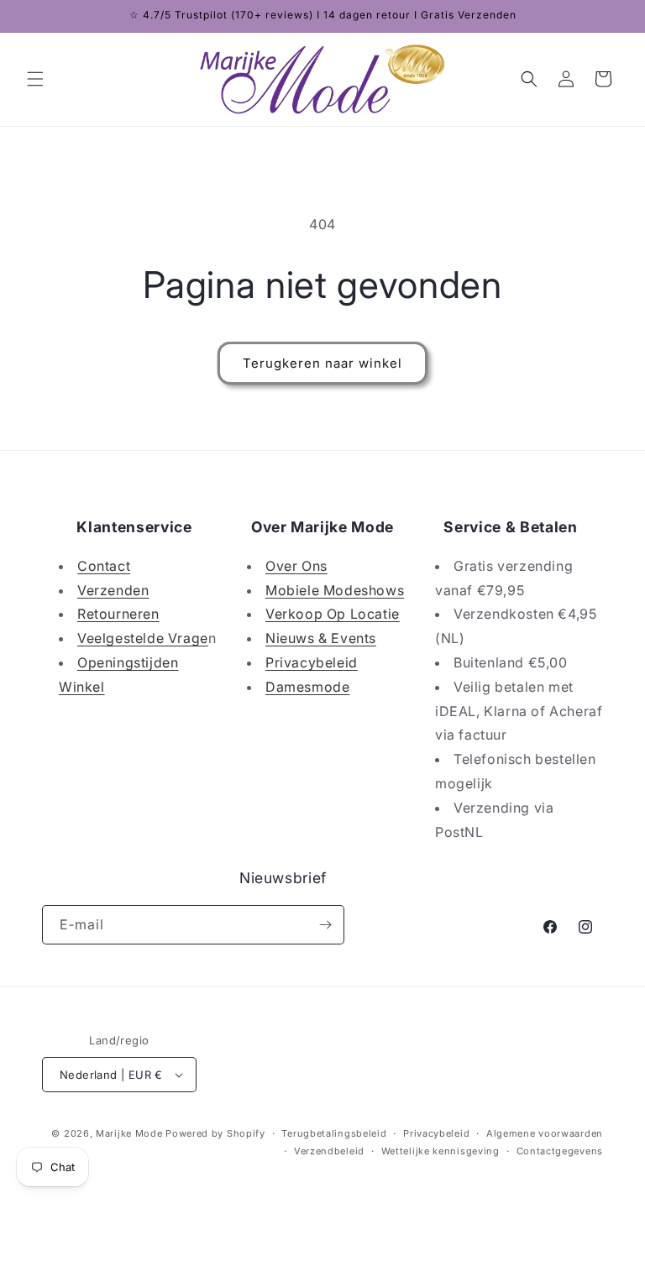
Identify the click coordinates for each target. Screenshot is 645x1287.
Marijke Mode (129, 1133)
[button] (35, 78)
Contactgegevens (560, 1151)
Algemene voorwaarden (544, 1133)
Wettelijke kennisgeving (440, 1151)
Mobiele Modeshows (334, 590)
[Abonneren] (325, 924)
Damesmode (307, 686)
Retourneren (118, 613)
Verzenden (113, 590)
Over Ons (296, 565)
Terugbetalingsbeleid (333, 1133)
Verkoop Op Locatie (332, 613)
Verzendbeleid (329, 1151)
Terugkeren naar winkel (322, 363)
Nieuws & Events (320, 638)
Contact (103, 565)
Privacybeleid (311, 662)
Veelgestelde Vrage (142, 638)
